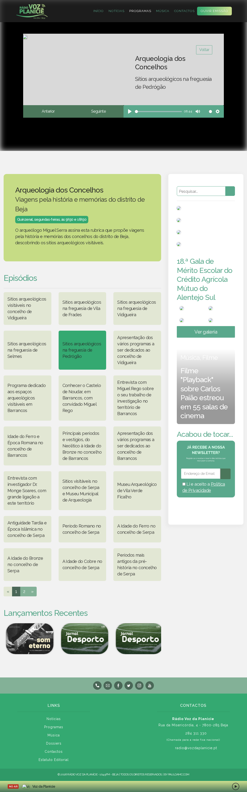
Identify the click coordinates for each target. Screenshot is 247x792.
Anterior (48, 111)
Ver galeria (205, 332)
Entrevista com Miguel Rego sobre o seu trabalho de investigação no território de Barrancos (135, 398)
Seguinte (98, 111)
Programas (140, 11)
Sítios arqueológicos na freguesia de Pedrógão (81, 350)
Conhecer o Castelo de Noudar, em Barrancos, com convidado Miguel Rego (81, 398)
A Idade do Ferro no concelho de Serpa (136, 529)
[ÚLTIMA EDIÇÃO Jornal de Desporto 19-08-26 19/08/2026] (82, 638)
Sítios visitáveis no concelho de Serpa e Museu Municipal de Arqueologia (80, 490)
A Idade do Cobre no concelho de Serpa (82, 564)
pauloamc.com (178, 774)
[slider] (158, 111)
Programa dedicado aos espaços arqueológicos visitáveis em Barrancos (26, 398)
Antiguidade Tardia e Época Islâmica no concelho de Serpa (27, 529)
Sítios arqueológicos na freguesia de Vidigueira (136, 308)
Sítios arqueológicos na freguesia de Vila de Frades (81, 308)
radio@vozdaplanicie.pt (196, 748)
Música (162, 11)
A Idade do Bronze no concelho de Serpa (25, 564)
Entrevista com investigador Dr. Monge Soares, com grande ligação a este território (26, 491)
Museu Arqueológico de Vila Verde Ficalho (137, 490)
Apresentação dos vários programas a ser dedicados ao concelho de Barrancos (135, 446)
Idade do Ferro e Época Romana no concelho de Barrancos (25, 446)
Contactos (184, 11)
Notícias (116, 11)
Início (98, 11)
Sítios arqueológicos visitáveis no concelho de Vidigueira (26, 308)
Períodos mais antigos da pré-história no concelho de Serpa (137, 564)
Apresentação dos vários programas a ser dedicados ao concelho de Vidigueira (135, 350)
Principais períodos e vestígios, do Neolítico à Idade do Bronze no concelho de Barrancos (82, 446)
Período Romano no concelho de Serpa (81, 529)
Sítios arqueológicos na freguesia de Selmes (26, 350)
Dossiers (54, 743)
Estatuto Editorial (54, 760)
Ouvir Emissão (214, 11)
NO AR (13, 786)
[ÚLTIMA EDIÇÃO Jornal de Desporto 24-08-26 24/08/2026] (137, 638)
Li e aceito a (203, 487)
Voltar (204, 49)
